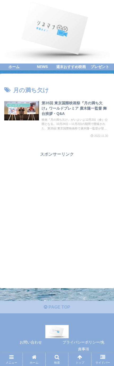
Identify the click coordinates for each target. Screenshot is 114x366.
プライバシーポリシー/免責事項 (83, 345)
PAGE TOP (58, 307)
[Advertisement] (57, 215)
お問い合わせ (31, 342)
